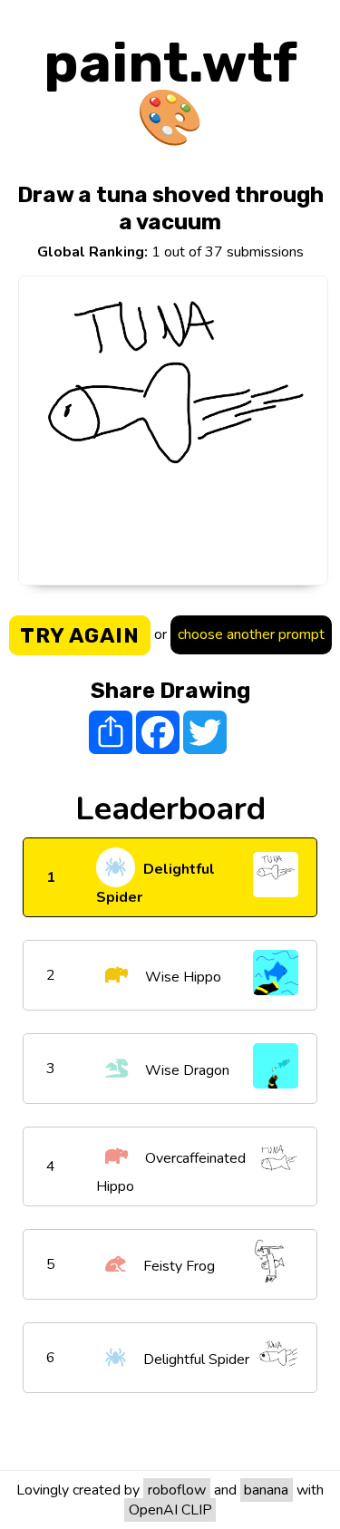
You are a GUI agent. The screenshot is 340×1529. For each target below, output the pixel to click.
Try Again (80, 635)
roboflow (177, 1490)
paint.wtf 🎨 (170, 90)
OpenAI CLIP (170, 1510)
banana (266, 1490)
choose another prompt (251, 634)
